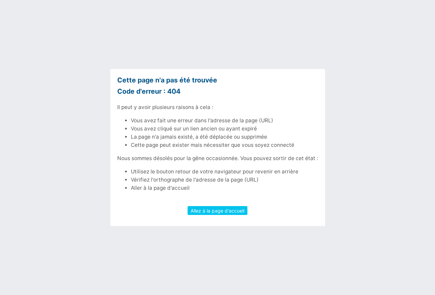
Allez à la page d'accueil (217, 210)
